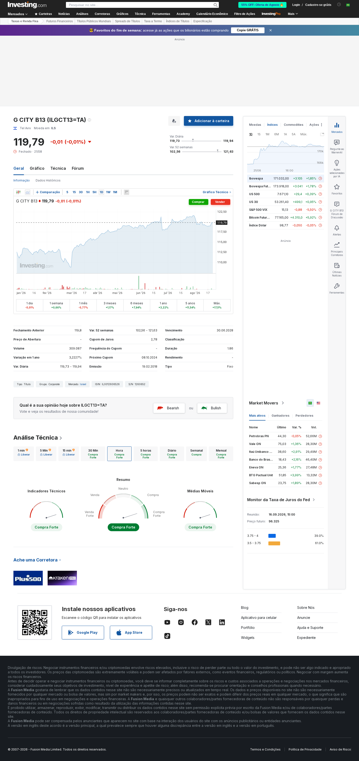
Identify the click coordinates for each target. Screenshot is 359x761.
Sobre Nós (306, 607)
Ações (314, 125)
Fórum (78, 168)
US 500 (254, 194)
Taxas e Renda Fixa (24, 21)
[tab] (23, 453)
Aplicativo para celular (259, 617)
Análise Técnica (35, 437)
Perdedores (304, 415)
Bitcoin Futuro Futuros (265, 217)
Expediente (306, 637)
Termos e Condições (265, 749)
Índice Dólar (257, 225)
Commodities (293, 125)
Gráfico (37, 168)
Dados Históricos (48, 180)
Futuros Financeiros (59, 21)
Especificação (202, 21)
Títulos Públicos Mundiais (94, 21)
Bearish (173, 408)
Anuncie (303, 617)
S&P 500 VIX (258, 209)
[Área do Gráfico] (27, 192)
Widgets (247, 637)
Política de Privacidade (305, 749)
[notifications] (339, 4)
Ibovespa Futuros (262, 186)
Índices (272, 125)
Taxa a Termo (153, 21)
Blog (244, 607)
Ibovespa (256, 178)
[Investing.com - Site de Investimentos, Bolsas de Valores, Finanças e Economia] (27, 4)
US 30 (253, 202)
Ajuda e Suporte (310, 627)
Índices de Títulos (177, 21)
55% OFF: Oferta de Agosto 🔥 (262, 5)
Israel (83, 384)
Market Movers (263, 403)
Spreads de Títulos (127, 21)
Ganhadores (280, 415)
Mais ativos (257, 415)
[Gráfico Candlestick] (18, 192)
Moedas (255, 125)
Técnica (58, 168)
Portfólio (248, 627)
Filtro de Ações (244, 14)
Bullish (216, 408)
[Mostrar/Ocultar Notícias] (126, 192)
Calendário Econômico (212, 14)
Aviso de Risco (340, 749)
